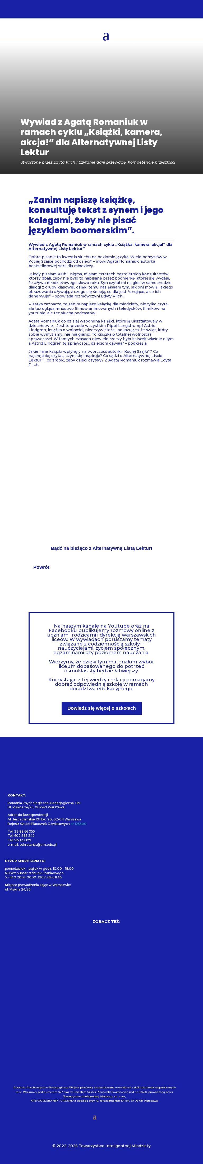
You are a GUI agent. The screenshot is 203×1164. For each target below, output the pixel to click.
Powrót (41, 567)
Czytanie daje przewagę (102, 162)
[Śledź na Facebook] (11, 906)
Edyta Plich (64, 162)
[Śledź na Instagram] (26, 906)
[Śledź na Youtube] (41, 906)
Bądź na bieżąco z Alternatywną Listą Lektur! (101, 548)
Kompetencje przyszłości (151, 162)
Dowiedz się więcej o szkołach (101, 708)
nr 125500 (78, 824)
